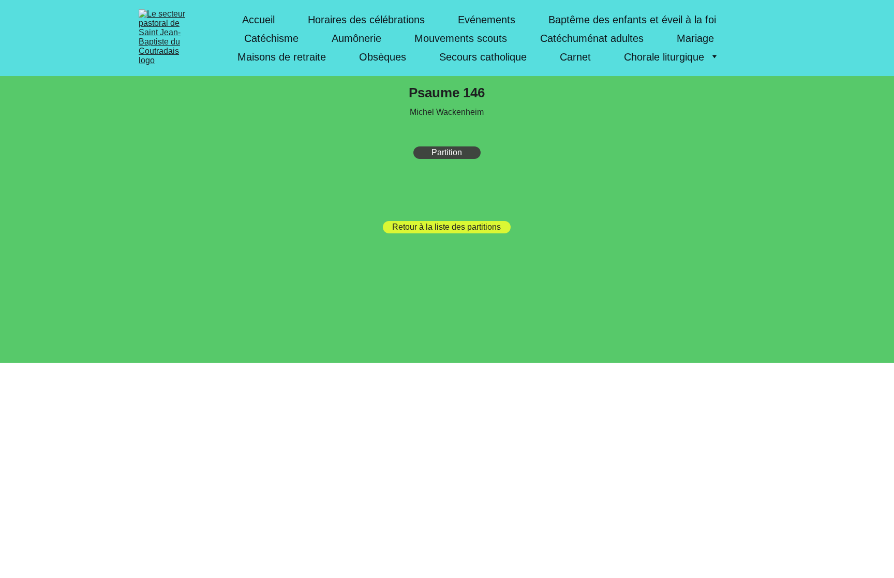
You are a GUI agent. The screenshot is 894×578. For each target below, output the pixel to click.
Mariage (695, 38)
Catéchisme (271, 38)
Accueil (258, 19)
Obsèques (382, 57)
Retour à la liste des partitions (446, 227)
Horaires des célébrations (366, 19)
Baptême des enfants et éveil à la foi (632, 19)
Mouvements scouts (460, 38)
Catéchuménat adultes (592, 38)
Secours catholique (483, 57)
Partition (446, 152)
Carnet (575, 57)
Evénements (486, 19)
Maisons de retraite (281, 57)
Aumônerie (356, 38)
